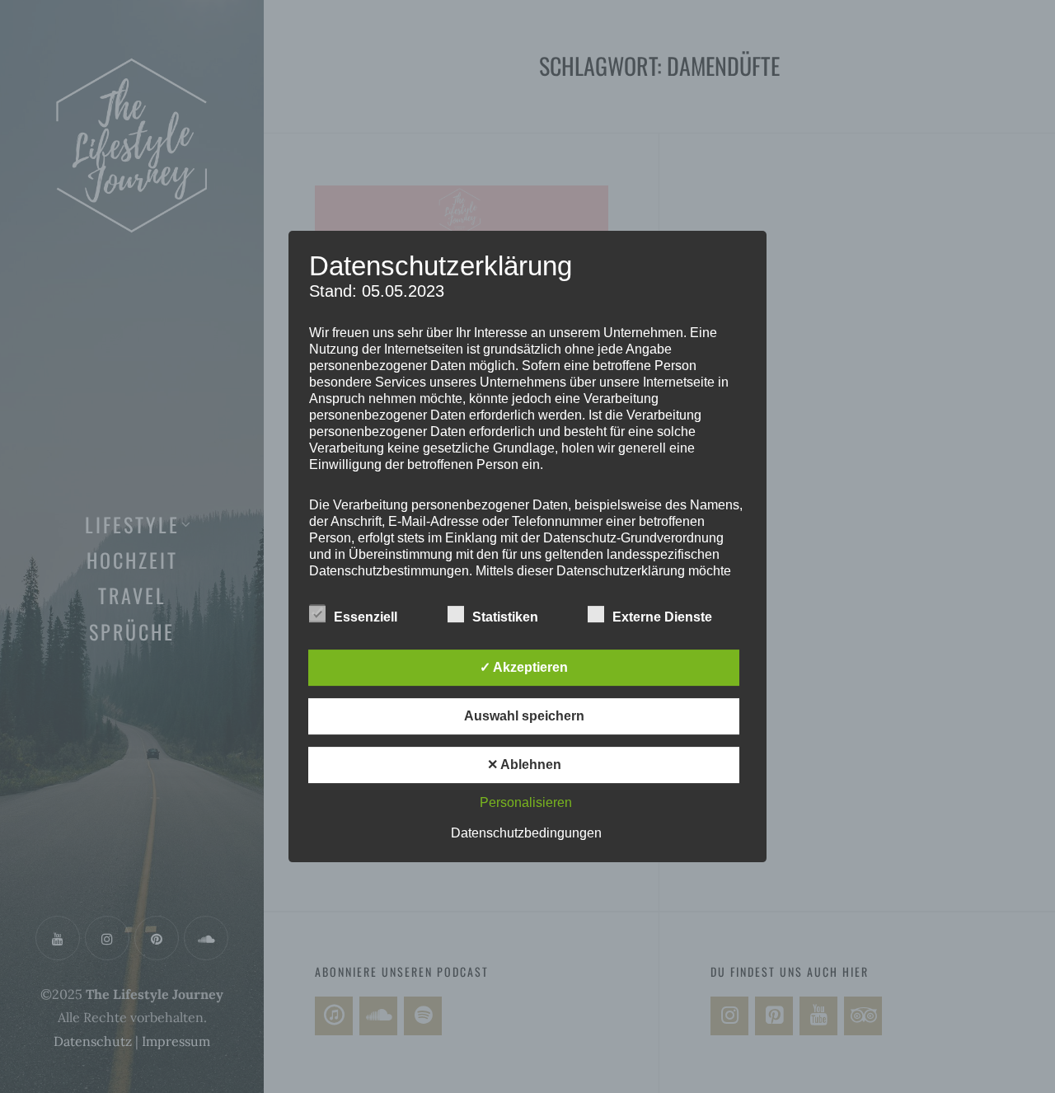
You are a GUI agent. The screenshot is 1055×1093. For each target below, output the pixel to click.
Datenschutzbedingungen (526, 833)
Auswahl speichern (524, 716)
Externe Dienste (662, 617)
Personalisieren (526, 802)
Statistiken (505, 617)
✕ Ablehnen (524, 765)
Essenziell (365, 617)
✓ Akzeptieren (524, 667)
